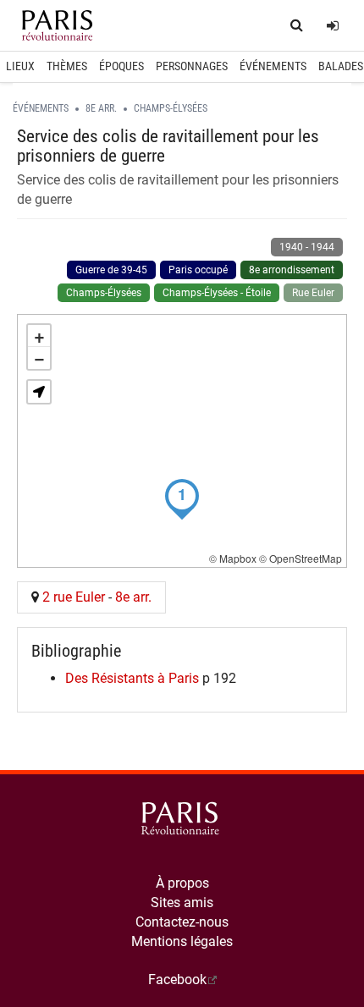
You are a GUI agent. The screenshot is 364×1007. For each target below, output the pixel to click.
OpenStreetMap (305, 558)
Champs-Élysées (170, 108)
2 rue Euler (73, 597)
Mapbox (237, 558)
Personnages (192, 66)
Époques (121, 66)
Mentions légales (182, 941)
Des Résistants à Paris (132, 678)
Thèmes (67, 66)
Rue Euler (313, 293)
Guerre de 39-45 (111, 270)
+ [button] (39, 336)
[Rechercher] (297, 25)
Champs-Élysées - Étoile (217, 293)
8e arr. (101, 108)
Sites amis (182, 902)
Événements (273, 66)
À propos (182, 883)
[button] (39, 392)
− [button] (39, 358)
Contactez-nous (182, 922)
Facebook (177, 979)
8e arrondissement (291, 270)
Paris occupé (198, 270)
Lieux (20, 66)
